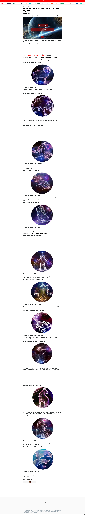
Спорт (48, 3)
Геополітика (9, 3)
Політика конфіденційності (47, 501)
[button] (28, 16)
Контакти (44, 504)
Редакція (25, 499)
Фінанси (25, 3)
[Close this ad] (84, 514)
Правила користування (46, 499)
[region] (42, 517)
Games (81, 3)
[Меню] (1, 1)
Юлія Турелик (27, 13)
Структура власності (26, 507)
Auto (67, 3)
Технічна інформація (46, 502)
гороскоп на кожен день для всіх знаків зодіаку (33, 55)
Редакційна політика (27, 501)
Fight (52, 3)
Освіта (57, 3)
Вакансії (25, 505)
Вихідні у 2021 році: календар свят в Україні (38, 233)
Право (43, 3)
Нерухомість (37, 3)
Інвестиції (31, 3)
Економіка (15, 3)
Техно (77, 3)
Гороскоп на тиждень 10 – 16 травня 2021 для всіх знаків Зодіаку (43, 57)
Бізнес (20, 3)
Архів (43, 505)
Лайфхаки (62, 3)
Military (71, 3)
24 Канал (2, 3)
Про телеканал (26, 502)
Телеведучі (25, 504)
